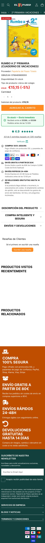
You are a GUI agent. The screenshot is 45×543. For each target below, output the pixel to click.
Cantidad (6, 92)
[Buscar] (8, 5)
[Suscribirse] (39, 472)
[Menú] (2, 5)
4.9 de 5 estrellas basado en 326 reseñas (22, 137)
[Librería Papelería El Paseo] (22, 5)
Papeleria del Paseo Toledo (24, 71)
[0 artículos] (42, 5)
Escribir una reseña (22, 250)
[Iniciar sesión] (36, 5)
